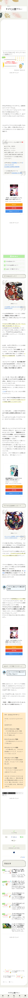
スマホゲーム (20, 793)
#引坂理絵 (14, 162)
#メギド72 (11, 164)
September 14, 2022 (17, 173)
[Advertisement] (14, 35)
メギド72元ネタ (12, 793)
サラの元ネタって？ (10, 261)
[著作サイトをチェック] (14, 852)
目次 (13, 256)
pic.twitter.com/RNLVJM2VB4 (11, 166)
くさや (4, 391)
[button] (14, 840)
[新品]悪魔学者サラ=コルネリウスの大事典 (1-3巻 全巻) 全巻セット (13, 479)
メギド (5, 795)
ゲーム (5, 793)
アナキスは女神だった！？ (12, 265)
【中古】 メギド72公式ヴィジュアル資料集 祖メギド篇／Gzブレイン (13, 198)
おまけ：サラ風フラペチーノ (12, 269)
